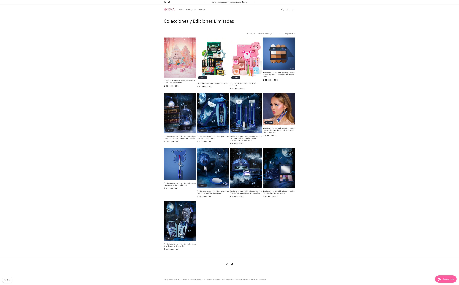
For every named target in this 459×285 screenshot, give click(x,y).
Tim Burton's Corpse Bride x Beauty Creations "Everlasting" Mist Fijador (213, 137)
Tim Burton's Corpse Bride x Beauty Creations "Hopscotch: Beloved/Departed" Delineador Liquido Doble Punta (279, 130)
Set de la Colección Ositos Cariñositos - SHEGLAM (243, 84)
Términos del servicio (241, 279)
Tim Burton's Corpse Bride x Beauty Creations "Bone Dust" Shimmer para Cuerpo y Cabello (180, 137)
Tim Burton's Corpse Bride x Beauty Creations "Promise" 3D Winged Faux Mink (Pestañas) (246, 192)
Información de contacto (258, 279)
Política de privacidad (213, 279)
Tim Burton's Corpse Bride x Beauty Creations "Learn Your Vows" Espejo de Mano (213, 192)
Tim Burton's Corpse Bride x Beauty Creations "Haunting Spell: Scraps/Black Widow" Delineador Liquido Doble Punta (246, 138)
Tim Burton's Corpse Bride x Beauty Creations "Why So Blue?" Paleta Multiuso (279, 192)
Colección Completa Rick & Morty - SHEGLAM (212, 83)
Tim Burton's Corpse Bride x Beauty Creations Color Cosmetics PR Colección (180, 245)
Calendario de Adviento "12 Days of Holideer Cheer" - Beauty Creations (179, 82)
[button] (191, 9)
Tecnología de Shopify (180, 279)
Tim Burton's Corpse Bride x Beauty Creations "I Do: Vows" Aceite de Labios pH (180, 184)
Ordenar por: (250, 34)
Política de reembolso (196, 279)
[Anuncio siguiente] (255, 2)
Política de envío (227, 279)
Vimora (171, 279)
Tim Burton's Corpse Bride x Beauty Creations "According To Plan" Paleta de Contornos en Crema (279, 75)
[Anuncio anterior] (204, 2)
